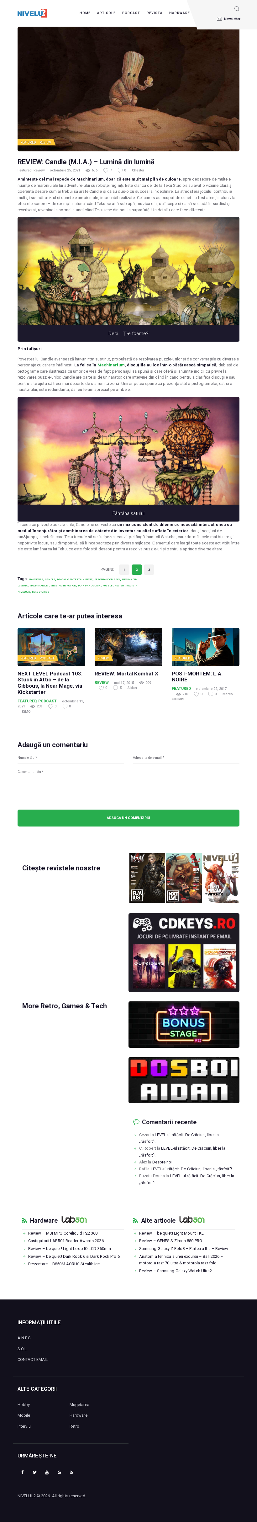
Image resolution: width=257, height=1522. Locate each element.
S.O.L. (23, 1348)
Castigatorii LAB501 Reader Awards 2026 (66, 1240)
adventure (36, 579)
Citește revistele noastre (61, 868)
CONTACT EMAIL (33, 1359)
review (119, 585)
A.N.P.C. (24, 1338)
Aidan (132, 688)
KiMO (26, 712)
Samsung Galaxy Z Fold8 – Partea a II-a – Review (183, 1248)
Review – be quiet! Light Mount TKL (171, 1233)
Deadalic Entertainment (74, 579)
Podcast (47, 658)
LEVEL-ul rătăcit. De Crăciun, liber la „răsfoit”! (191, 1169)
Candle (50, 579)
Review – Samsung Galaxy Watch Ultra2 (175, 1270)
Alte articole (158, 1220)
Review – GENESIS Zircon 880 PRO (170, 1240)
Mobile (24, 1415)
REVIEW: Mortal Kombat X (126, 674)
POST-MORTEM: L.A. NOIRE (197, 677)
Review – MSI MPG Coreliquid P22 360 (63, 1233)
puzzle (107, 585)
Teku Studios (40, 591)
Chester (138, 170)
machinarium (39, 585)
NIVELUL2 (27, 1495)
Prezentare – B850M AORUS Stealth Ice (64, 1264)
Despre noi (162, 1162)
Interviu (24, 1426)
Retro (75, 1426)
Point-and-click (89, 585)
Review (45, 142)
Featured (28, 142)
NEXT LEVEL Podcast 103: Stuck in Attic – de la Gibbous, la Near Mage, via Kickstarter (50, 683)
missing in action (63, 585)
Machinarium (111, 365)
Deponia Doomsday (107, 579)
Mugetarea (79, 1404)
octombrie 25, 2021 (65, 170)
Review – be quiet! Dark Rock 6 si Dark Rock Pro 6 (74, 1256)
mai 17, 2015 (124, 683)
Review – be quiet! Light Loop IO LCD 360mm (69, 1248)
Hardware (44, 1220)
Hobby (24, 1404)
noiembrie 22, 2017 (211, 689)
